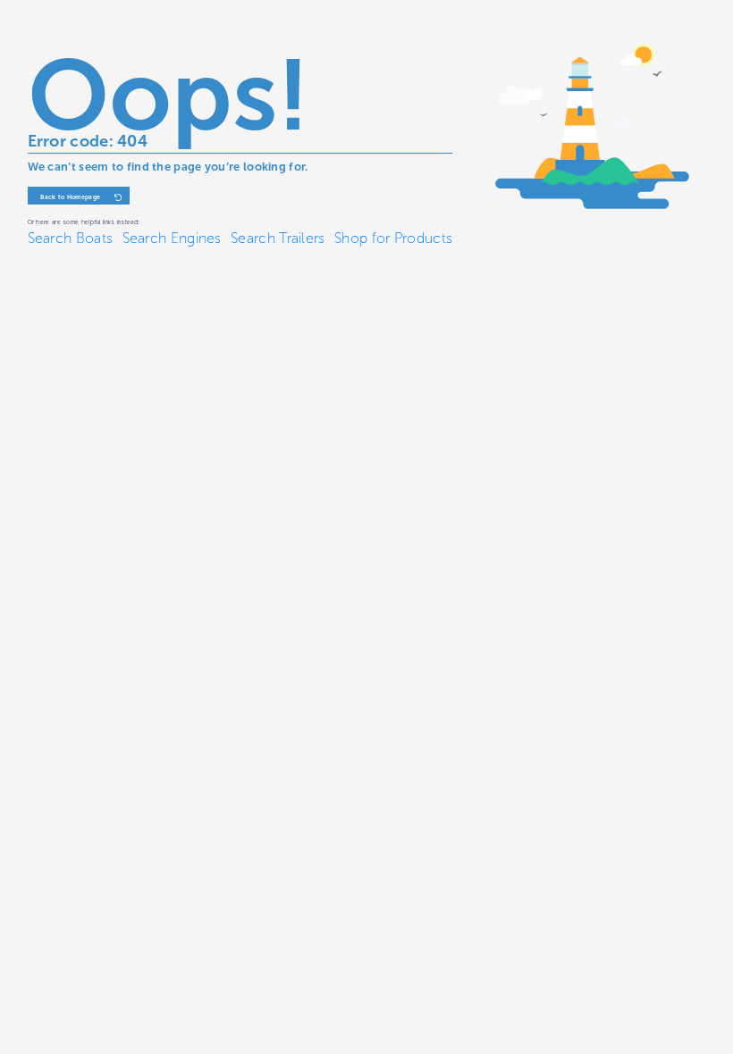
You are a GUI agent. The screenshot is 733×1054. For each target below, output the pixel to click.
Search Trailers (278, 238)
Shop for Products (393, 238)
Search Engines (172, 238)
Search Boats (71, 238)
